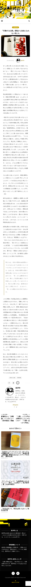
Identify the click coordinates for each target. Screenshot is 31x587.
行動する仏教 (12, 377)
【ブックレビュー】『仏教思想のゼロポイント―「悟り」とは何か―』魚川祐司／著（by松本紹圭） (15, 482)
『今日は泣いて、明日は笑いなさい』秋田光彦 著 (15, 509)
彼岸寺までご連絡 (10, 551)
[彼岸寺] (15, 9)
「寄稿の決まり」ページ (15, 549)
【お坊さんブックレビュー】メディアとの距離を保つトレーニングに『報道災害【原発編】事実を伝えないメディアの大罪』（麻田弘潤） (15, 454)
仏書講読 (15, 27)
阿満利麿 (19, 377)
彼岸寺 (22, 60)
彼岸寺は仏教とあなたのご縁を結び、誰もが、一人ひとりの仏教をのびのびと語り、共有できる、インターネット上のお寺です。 (14, 535)
